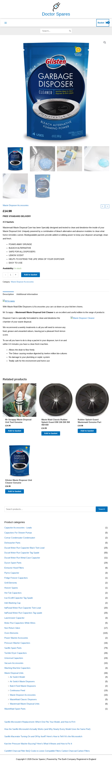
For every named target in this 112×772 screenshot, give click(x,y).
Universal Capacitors (13, 658)
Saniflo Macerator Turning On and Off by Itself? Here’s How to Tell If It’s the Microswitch (43, 736)
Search (101, 509)
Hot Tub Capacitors (13, 593)
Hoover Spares (11, 588)
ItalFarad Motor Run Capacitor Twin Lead (22, 608)
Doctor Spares (56, 14)
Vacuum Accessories (13, 663)
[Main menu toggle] (5, 23)
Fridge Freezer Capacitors (16, 578)
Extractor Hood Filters (14, 568)
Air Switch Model (17, 677)
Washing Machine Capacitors (17, 668)
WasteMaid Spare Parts (15, 709)
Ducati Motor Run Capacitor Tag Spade (21, 553)
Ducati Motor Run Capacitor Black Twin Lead (24, 548)
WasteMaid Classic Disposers (23, 699)
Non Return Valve (12, 628)
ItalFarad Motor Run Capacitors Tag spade (23, 613)
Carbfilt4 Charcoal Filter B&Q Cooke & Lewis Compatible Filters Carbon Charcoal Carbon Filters (47, 751)
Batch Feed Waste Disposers (23, 686)
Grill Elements (10, 583)
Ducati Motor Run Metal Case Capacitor (22, 558)
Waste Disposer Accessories (23, 695)
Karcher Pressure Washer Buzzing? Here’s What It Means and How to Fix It (38, 744)
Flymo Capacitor (11, 573)
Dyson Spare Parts (12, 563)
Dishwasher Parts (12, 543)
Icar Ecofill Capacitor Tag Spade (18, 598)
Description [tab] (8, 294)
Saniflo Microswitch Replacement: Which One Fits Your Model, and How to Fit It (39, 722)
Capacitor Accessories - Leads (18, 528)
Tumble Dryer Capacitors (15, 653)
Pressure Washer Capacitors (17, 643)
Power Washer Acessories (16, 638)
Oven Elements (11, 633)
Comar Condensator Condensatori (19, 538)
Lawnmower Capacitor (14, 618)
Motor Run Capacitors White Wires (19, 623)
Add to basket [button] (14, 431)
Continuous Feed (17, 690)
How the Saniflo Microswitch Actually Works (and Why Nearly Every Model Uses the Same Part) (47, 729)
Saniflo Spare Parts (13, 648)
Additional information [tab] (27, 294)
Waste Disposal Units (13, 673)
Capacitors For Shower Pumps (18, 533)
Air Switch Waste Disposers (22, 681)
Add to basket (30, 275)
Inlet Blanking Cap (12, 603)
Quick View (19, 414)
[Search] (70, 30)
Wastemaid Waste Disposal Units (24, 704)
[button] (104, 42)
